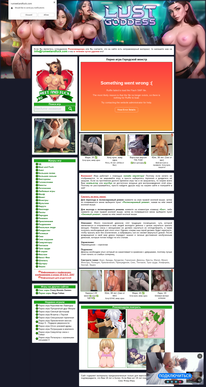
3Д (39, 164)
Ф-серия (42, 251)
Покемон (43, 218)
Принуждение (122, 262)
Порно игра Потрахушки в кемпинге (56, 329)
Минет (41, 197)
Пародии (43, 215)
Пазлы (41, 212)
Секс (40, 236)
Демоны (141, 260)
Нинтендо (43, 209)
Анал (41, 170)
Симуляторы (45, 242)
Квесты (42, 185)
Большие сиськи (47, 176)
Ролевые (43, 233)
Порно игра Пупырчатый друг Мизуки (56, 308)
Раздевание (44, 224)
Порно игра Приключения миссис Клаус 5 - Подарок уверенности (55, 321)
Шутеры (42, 263)
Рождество (44, 230)
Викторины (44, 179)
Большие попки (46, 173)
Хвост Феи (44, 257)
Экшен (41, 266)
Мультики (43, 203)
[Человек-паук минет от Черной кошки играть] (107, 338)
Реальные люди (47, 227)
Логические (44, 188)
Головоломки (45, 182)
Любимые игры (46, 191)
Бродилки (119, 260)
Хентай (84, 265)
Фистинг (42, 254)
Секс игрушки (45, 239)
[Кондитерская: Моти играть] (146, 338)
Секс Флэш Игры (126, 380)
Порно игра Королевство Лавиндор (55, 305)
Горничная (130, 260)
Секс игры (44, 290)
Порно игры (45, 293)
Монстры (43, 200)
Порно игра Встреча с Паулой (53, 314)
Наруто (42, 206)
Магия (157, 260)
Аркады (109, 260)
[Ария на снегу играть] (146, 367)
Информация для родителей (56, 278)
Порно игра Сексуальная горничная (56, 317)
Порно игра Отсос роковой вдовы (54, 326)
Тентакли (43, 245)
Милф (41, 194)
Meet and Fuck (46, 167)
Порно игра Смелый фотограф (53, 311)
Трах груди (44, 248)
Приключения (45, 221)
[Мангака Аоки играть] (107, 367)
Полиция (95, 262)
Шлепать (43, 260)
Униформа (164, 262)
